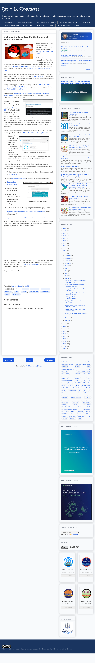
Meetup (80, 395)
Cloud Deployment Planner (83, 371)
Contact (76, 25)
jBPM (63, 390)
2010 (65, 336)
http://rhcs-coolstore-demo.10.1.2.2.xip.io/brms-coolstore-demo (27, 218)
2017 (65, 251)
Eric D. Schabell (20, 9)
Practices (80, 407)
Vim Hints (64, 418)
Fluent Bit (77, 383)
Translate (75, 534)
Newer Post (8, 360)
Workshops (72, 418)
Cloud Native (65, 373)
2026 (65, 228)
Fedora (70, 383)
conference (65, 378)
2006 (65, 346)
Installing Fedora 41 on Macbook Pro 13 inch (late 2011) (80, 135)
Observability (65, 400)
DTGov (83, 380)
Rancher (88, 411)
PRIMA (88, 407)
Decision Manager (67, 380)
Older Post (49, 360)
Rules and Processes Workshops (45, 22)
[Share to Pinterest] (13, 289)
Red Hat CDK (39, 76)
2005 (65, 349)
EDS (89, 380)
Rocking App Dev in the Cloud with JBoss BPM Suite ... (75, 293)
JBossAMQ (65, 388)
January (67, 320)
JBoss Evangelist (86, 385)
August (67, 265)
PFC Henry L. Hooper (64, 25)
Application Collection (67, 364)
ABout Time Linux (66, 362)
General (64, 385)
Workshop (63, 51)
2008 (65, 341)
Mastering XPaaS (28, 25)
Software (51, 25)
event (63, 383)
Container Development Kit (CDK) (22, 66)
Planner (75, 404)
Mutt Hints (64, 397)
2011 (65, 333)
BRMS (16, 292)
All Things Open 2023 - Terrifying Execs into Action (78, 197)
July (66, 268)
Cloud (24, 292)
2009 (65, 339)
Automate (35, 289)
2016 (65, 253)
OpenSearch (77, 400)
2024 (65, 233)
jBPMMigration (72, 390)
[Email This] (6, 289)
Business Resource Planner (69, 369)
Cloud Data (65, 371)
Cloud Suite (34, 292)
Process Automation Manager (69, 409)
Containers (45, 292)
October (67, 260)
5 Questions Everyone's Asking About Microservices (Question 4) (80, 146)
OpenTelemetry (86, 402)
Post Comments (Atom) (34, 366)
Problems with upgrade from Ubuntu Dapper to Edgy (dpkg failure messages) (75, 175)
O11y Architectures (76, 397)
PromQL (73, 411)
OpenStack (65, 402)
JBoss (7, 294)
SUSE (63, 416)
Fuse (89, 383)
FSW (84, 383)
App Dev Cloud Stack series (29, 265)
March (67, 278)
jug (89, 390)
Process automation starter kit (68, 22)
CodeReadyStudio (85, 376)
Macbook (75, 393)
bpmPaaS (8, 292)
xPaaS (79, 418)
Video (88, 416)
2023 (65, 235)
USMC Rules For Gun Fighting (70, 166)
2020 (65, 243)
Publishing (80, 411)
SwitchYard (72, 416)
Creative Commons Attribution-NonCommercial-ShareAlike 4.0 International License (46, 649)
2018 (65, 248)
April (66, 276)
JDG (85, 390)
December (68, 255)
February (68, 318)
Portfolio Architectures (67, 407)
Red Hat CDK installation (15, 89)
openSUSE (75, 402)
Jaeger (71, 385)
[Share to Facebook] (11, 289)
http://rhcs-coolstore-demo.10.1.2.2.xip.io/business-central (26, 212)
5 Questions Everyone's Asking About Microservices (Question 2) (80, 208)
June (66, 271)
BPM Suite (45, 289)
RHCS (64, 414)
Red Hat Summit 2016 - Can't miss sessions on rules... (75, 309)
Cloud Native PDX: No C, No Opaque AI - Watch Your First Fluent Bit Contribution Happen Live (80, 185)
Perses (64, 404)
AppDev (25, 289)
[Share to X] (10, 289)
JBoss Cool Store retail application (35, 133)
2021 (65, 241)
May (66, 273)
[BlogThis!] (8, 289)
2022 (65, 238)
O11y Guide (87, 397)
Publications (40, 25)
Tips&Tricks (81, 416)
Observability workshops (25, 22)
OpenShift (16, 294)
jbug (80, 390)
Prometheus (87, 409)
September (68, 263)
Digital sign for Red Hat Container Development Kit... (74, 285)
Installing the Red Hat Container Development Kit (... (74, 297)
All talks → (89, 69)
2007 (65, 344)
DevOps (77, 380)
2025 (65, 230)
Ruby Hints (71, 414)
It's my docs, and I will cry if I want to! (71, 55)
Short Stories (80, 414)
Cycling (88, 378)
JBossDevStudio (77, 388)
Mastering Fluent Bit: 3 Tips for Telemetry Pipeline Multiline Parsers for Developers (75, 82)
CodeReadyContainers (68, 376)
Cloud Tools (87, 373)
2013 (65, 328)
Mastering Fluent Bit (67, 395)
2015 (65, 323)
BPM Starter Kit (85, 22)
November (68, 258)
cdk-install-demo (14, 174)
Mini (89, 395)
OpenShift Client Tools (18, 178)
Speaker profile (9, 22)
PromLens (65, 411)
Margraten (87, 393)
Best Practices (86, 364)
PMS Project (87, 404)
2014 (65, 326)
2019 (65, 246)
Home (29, 360)
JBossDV (88, 388)
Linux (63, 393)
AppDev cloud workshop (12, 25)
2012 (65, 331)
